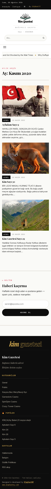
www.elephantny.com (10, 485)
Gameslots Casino (10, 397)
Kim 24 (5, 430)
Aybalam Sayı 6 (9, 425)
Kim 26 (5, 434)
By (35, 6)
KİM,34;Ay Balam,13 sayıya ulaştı (16, 420)
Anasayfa (6, 7)
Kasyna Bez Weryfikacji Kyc (14, 392)
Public (4, 387)
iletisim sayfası (16, 367)
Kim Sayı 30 (8, 181)
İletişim (16, 7)
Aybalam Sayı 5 (9, 439)
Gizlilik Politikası (9, 462)
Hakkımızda (7, 453)
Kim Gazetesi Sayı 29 (13, 238)
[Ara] (43, 38)
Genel (6, 120)
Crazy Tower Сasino (11, 406)
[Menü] (4, 47)
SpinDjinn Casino (9, 402)
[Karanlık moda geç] (24, 6)
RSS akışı (6, 467)
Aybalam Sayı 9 (10, 124)
